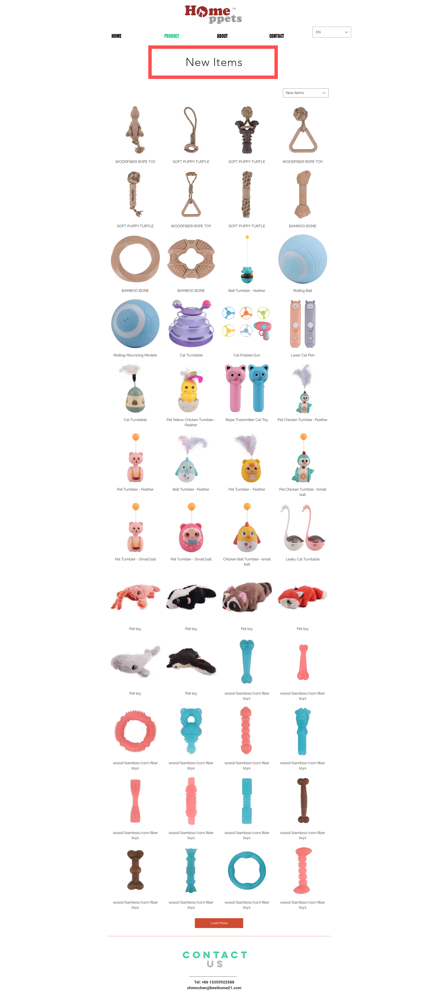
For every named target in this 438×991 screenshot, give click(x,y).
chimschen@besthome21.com (214, 988)
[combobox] (305, 92)
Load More (219, 923)
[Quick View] (135, 130)
